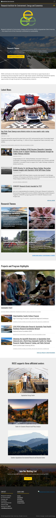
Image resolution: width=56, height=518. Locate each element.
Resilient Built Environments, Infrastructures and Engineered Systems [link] (17, 145)
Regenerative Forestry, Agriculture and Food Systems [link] (13, 241)
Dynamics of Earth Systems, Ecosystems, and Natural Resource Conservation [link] (12, 213)
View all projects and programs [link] (46, 352)
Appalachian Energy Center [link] (28, 395)
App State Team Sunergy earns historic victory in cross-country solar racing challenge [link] (25, 132)
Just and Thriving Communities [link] (20, 182)
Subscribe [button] (28, 478)
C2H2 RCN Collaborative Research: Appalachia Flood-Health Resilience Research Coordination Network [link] (32, 327)
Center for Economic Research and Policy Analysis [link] (28, 426)
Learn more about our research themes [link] (43, 255)
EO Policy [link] (19, 499)
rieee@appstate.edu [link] (6, 508)
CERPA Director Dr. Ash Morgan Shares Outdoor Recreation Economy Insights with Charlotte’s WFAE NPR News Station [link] (32, 169)
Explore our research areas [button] (16, 56)
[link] (7, 1)
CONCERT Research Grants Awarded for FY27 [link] (27, 186)
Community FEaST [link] (6, 307)
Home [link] (19, 496)
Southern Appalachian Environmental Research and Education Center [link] (28, 458)
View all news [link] (51, 200)
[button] (54, 5)
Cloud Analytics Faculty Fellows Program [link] (26, 316)
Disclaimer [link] (20, 497)
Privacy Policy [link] (21, 503)
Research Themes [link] (13, 48)
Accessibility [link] (20, 501)
